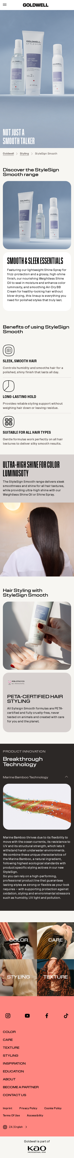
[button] (37, 777)
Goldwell (8, 153)
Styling (24, 153)
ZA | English (16, 1127)
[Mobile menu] (4, 5)
